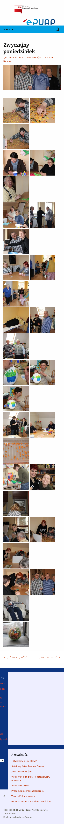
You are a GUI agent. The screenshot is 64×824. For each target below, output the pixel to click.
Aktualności (35, 57)
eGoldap (27, 817)
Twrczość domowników (23, 796)
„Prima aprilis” (15, 657)
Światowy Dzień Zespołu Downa (27, 766)
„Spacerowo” (50, 657)
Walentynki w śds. (20, 785)
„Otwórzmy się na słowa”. (24, 760)
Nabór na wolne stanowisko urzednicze (31, 801)
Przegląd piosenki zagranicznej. (27, 790)
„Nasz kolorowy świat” (22, 771)
